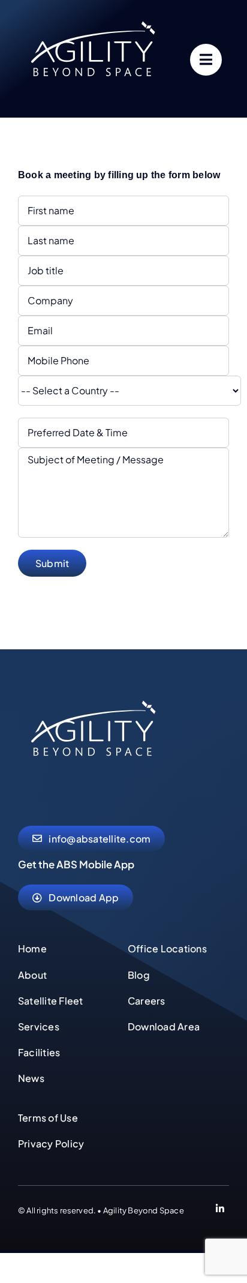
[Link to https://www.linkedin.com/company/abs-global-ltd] (220, 1210)
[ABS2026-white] (93, 690)
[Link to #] (206, 60)
